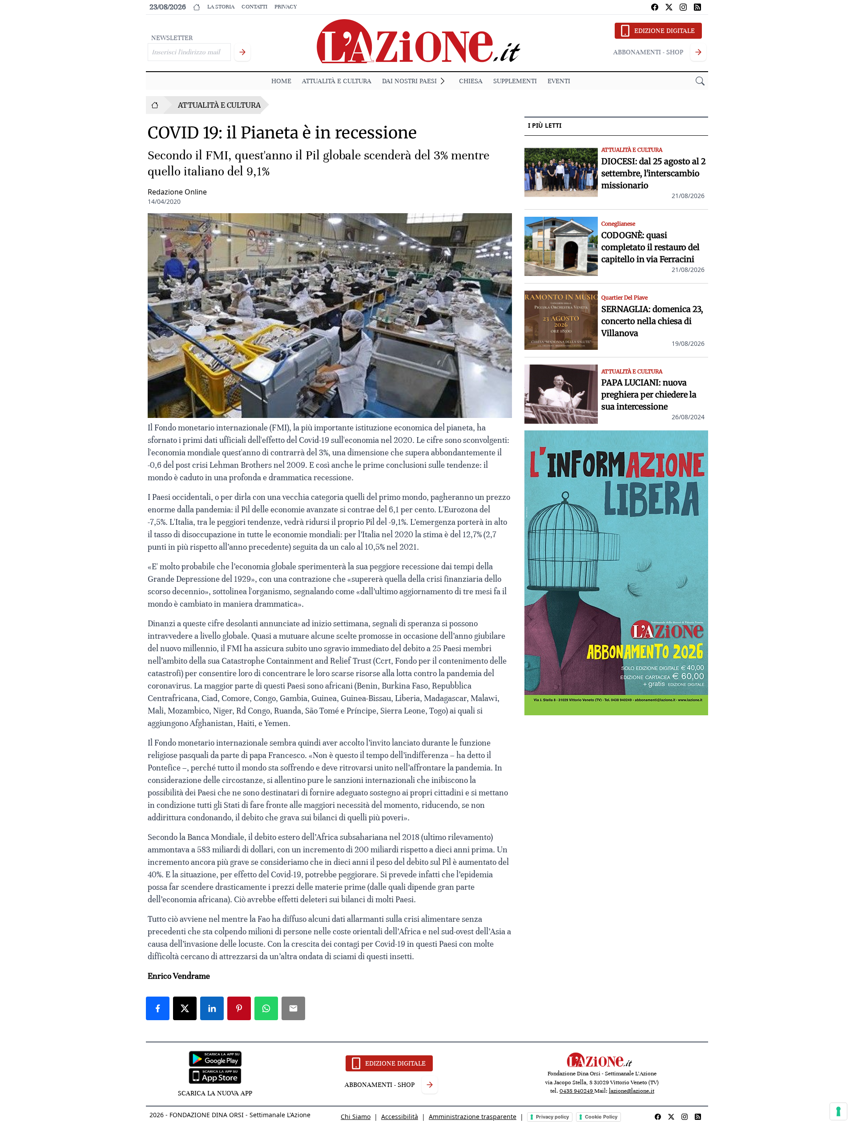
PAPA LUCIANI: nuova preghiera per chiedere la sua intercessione (649, 395)
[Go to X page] (669, 7)
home (281, 81)
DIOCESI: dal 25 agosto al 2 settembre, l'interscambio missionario (653, 173)
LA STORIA (220, 6)
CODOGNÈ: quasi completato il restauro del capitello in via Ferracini (650, 247)
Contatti (254, 6)
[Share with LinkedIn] (212, 1008)
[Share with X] (185, 1008)
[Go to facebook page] (655, 7)
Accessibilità (399, 1116)
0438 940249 (577, 1091)
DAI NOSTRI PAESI (409, 81)
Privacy (285, 6)
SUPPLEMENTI (515, 81)
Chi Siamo (356, 1116)
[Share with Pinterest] (239, 1008)
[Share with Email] (293, 1008)
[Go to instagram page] (683, 7)
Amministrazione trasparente (472, 1116)
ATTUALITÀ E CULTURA (336, 81)
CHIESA (471, 81)
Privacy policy (552, 1117)
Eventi (559, 81)
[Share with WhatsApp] (266, 1008)
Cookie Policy (601, 1117)
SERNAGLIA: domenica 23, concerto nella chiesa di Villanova (652, 321)
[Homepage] (155, 105)
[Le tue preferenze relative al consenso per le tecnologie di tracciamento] (838, 1111)
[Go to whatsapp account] (697, 7)
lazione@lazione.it (631, 1091)
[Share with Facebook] (157, 1008)
